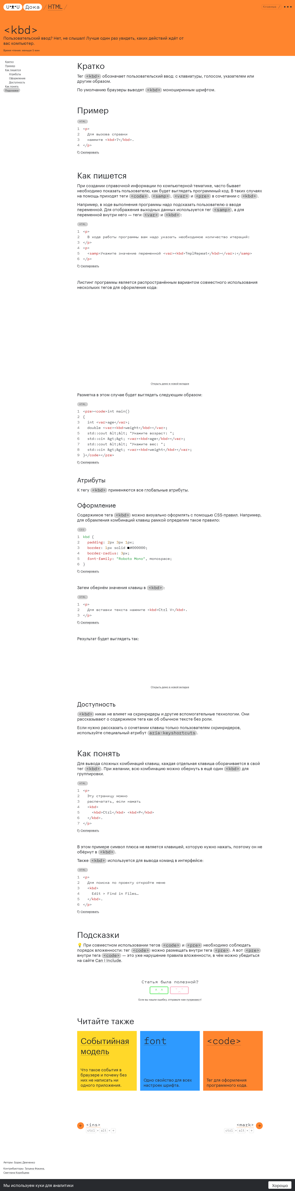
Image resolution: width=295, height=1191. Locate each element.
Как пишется (13, 70)
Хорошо (280, 1185)
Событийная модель (105, 1044)
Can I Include (108, 960)
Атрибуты (15, 74)
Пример (10, 65)
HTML (55, 7)
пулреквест (193, 999)
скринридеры (146, 713)
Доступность (17, 82)
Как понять (11, 86)
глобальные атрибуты (166, 489)
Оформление (17, 78)
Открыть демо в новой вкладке (170, 383)
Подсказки (11, 90)
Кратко (9, 61)
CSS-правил (226, 514)
